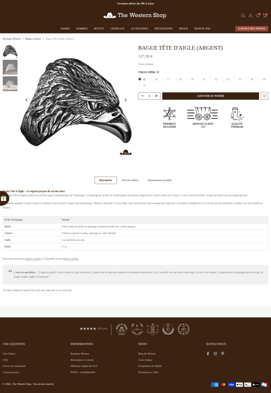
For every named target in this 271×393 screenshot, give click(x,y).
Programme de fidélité (150, 366)
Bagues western (33, 39)
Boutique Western (12, 39)
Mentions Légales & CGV (84, 366)
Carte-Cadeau (145, 360)
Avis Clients (9, 353)
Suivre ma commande (14, 366)
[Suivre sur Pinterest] (223, 354)
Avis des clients (130, 180)
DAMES (65, 28)
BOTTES (99, 28)
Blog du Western (147, 353)
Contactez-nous (11, 372)
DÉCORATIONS (164, 28)
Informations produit (160, 180)
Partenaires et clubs (148, 372)
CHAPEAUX (117, 28)
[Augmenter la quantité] (157, 96)
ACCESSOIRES (139, 28)
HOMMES (82, 28)
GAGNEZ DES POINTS (251, 28)
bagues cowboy (33, 258)
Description (105, 180)
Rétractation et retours (82, 360)
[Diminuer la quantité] (141, 96)
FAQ (5, 360)
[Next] (125, 100)
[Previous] (26, 100)
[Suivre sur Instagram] (215, 354)
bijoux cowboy (70, 258)
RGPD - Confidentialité (83, 372)
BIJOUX (183, 28)
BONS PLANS (202, 28)
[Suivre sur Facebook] (208, 354)
